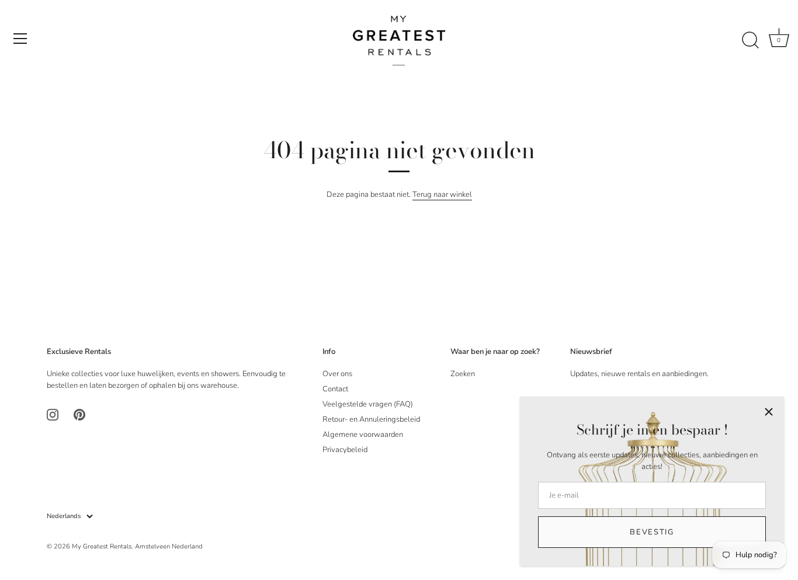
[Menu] (20, 38)
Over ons (337, 374)
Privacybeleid (344, 449)
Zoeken (462, 374)
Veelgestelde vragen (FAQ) (367, 404)
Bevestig (652, 532)
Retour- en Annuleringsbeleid (371, 419)
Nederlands (64, 516)
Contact (335, 389)
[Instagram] (52, 414)
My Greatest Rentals (101, 546)
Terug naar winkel (442, 194)
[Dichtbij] (769, 412)
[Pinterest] (79, 414)
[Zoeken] (750, 40)
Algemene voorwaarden (362, 434)
